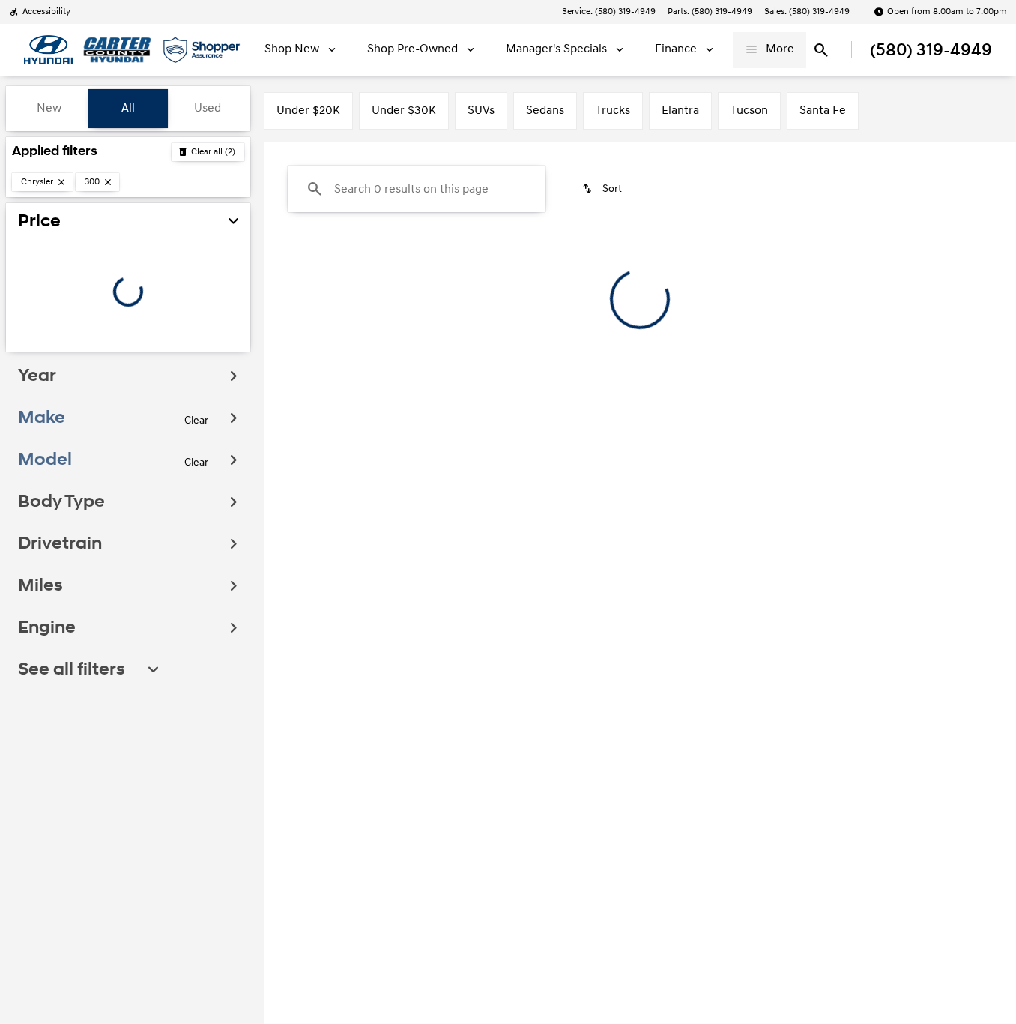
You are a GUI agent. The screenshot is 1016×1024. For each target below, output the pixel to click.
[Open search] (821, 50)
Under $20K (308, 110)
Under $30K (404, 110)
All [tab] (128, 108)
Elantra (680, 110)
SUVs (481, 110)
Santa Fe (822, 110)
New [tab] (49, 108)
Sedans (545, 110)
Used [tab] (207, 108)
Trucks (613, 110)
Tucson (749, 110)
